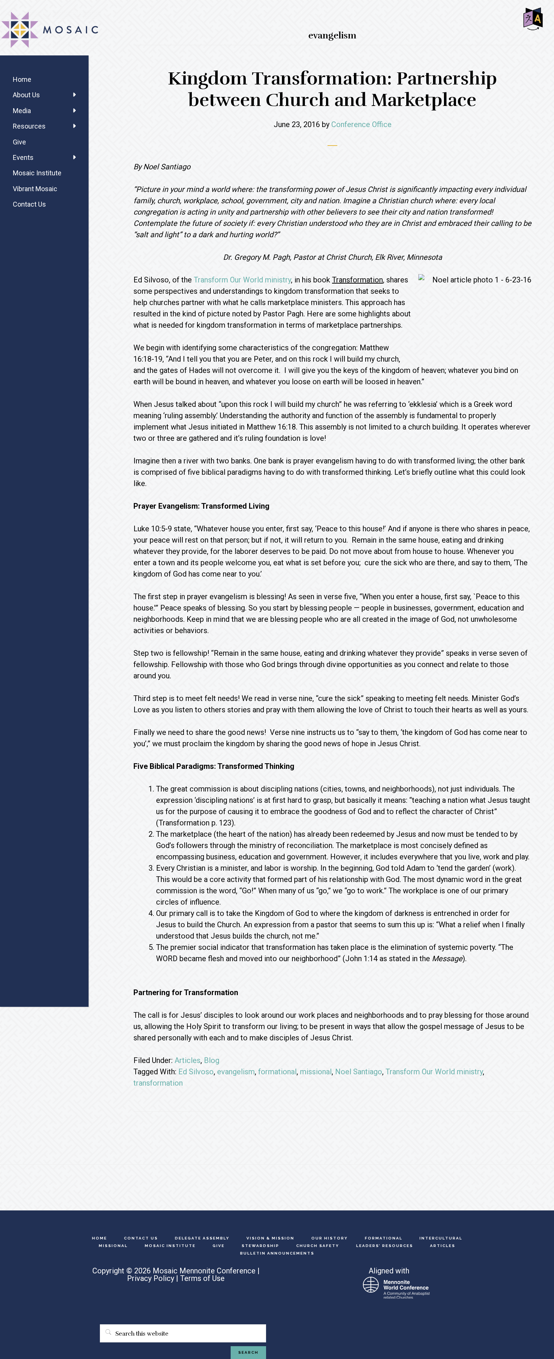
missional (316, 1071)
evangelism (236, 1071)
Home (22, 79)
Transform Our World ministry (242, 279)
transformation (158, 1083)
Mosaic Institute (37, 173)
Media (22, 111)
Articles (187, 1060)
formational (277, 1071)
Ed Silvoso (196, 1071)
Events (23, 157)
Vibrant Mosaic (35, 189)
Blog (211, 1060)
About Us (26, 95)
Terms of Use (202, 1278)
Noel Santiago (358, 1071)
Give (19, 142)
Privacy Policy (150, 1278)
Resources (29, 126)
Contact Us (29, 204)
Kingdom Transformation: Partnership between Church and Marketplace (332, 89)
